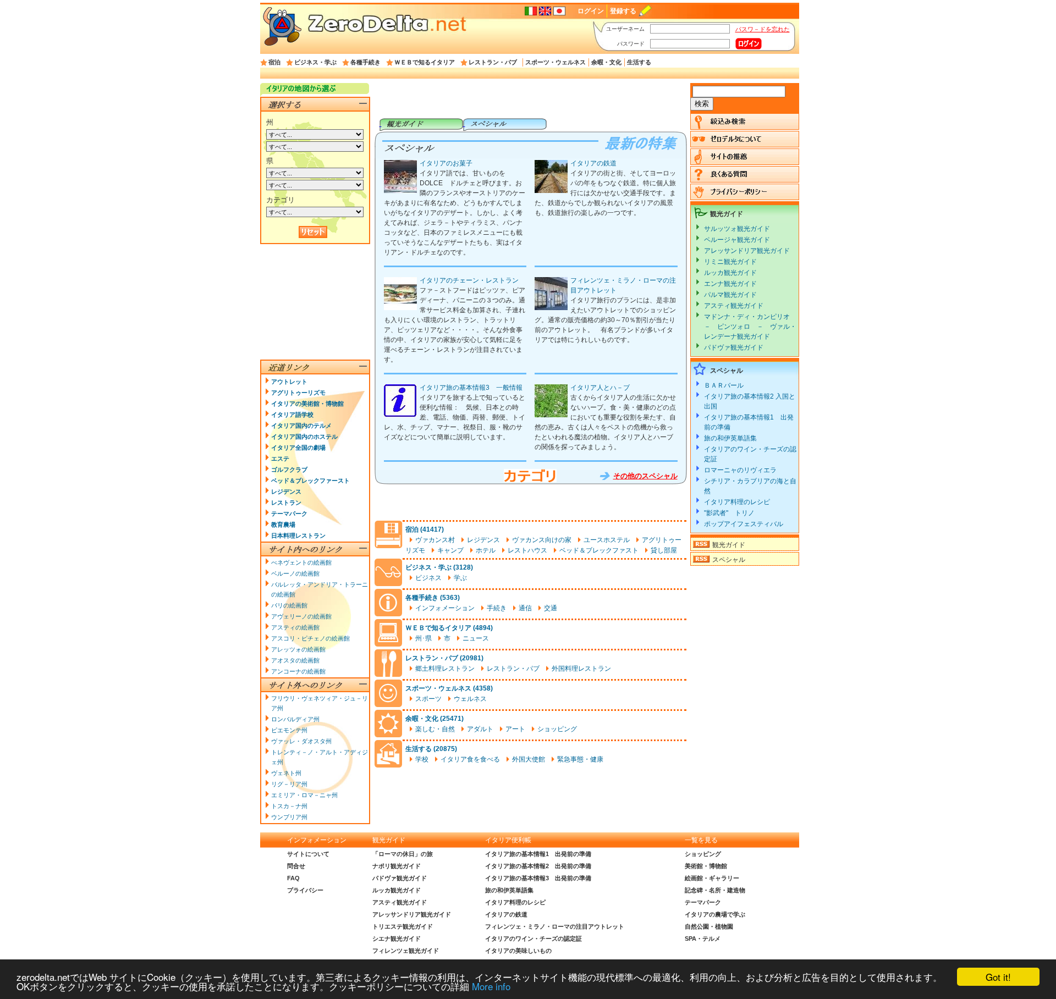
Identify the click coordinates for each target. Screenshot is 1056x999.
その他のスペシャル (645, 476)
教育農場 (283, 524)
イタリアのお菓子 (446, 163)
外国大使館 (528, 759)
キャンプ (450, 550)
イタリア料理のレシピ (737, 502)
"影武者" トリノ (729, 513)
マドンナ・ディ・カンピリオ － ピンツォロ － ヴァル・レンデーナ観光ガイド (750, 326)
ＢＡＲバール (724, 385)
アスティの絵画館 (295, 627)
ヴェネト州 (286, 773)
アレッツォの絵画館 (298, 649)
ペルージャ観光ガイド (737, 240)
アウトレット (289, 381)
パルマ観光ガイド (730, 295)
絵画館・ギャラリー (712, 878)
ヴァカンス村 (435, 540)
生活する (639, 62)
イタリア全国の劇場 (298, 447)
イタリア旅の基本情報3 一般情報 (471, 387)
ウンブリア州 (289, 817)
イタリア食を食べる (470, 759)
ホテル (486, 550)
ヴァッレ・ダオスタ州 (301, 741)
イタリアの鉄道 (593, 163)
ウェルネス (470, 699)
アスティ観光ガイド (733, 306)
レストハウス (527, 550)
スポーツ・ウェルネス (555, 62)
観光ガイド (728, 545)
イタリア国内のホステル (304, 436)
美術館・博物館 (706, 866)
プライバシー (305, 890)
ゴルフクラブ (289, 469)
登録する (623, 11)
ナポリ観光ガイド (396, 866)
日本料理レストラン (298, 535)
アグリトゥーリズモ (298, 392)
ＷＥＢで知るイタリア (424, 62)
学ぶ (460, 578)
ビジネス (428, 578)
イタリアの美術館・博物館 (307, 403)
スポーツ (428, 699)
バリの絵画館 (289, 605)
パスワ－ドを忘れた (762, 29)
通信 (525, 608)
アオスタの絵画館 (295, 660)
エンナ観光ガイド (730, 284)
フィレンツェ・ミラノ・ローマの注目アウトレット (554, 926)
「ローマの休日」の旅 (402, 854)
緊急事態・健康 (580, 759)
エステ (280, 458)
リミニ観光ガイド (730, 262)
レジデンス (483, 540)
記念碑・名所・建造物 (715, 890)
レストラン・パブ (493, 62)
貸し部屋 (664, 550)
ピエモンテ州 (289, 730)
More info (491, 986)
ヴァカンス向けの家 (541, 540)
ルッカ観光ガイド (730, 273)
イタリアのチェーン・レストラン (469, 280)
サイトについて (308, 854)
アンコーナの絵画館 (298, 671)
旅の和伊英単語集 (730, 438)
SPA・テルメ (703, 938)
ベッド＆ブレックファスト (599, 550)
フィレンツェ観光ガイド (405, 950)
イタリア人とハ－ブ (600, 387)
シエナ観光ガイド (396, 938)
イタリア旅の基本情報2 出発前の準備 (538, 866)
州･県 (423, 638)
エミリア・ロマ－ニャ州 (304, 795)
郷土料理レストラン (445, 668)
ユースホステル (607, 540)
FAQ (293, 878)
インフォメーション (445, 608)
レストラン (286, 502)
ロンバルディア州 (295, 719)
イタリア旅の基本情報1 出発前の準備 (538, 854)
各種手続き (365, 62)
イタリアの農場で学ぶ (715, 914)
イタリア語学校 (292, 414)
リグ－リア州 (289, 784)
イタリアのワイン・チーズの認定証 (533, 938)
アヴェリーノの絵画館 (301, 616)
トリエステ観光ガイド (402, 926)
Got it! (998, 977)
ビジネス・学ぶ (315, 62)
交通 (550, 608)
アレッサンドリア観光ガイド (747, 251)
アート (515, 729)
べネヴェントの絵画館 (301, 562)
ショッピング (557, 729)
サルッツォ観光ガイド (737, 229)
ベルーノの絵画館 (295, 573)
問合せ (296, 866)
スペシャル (728, 560)
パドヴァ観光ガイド (733, 347)
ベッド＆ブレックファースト (310, 480)
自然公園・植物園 (709, 926)
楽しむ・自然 (435, 729)
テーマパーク (289, 513)
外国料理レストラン (581, 668)
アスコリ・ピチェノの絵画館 (310, 638)
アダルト (480, 729)
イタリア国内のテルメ (301, 425)
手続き (497, 608)
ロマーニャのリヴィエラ (740, 470)
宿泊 (274, 62)
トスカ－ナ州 (289, 806)
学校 (421, 759)
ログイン (591, 11)
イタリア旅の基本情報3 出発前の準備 (538, 878)
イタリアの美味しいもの (518, 950)
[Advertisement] (530, 100)
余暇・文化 (606, 62)
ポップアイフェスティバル (743, 524)
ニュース (476, 638)
